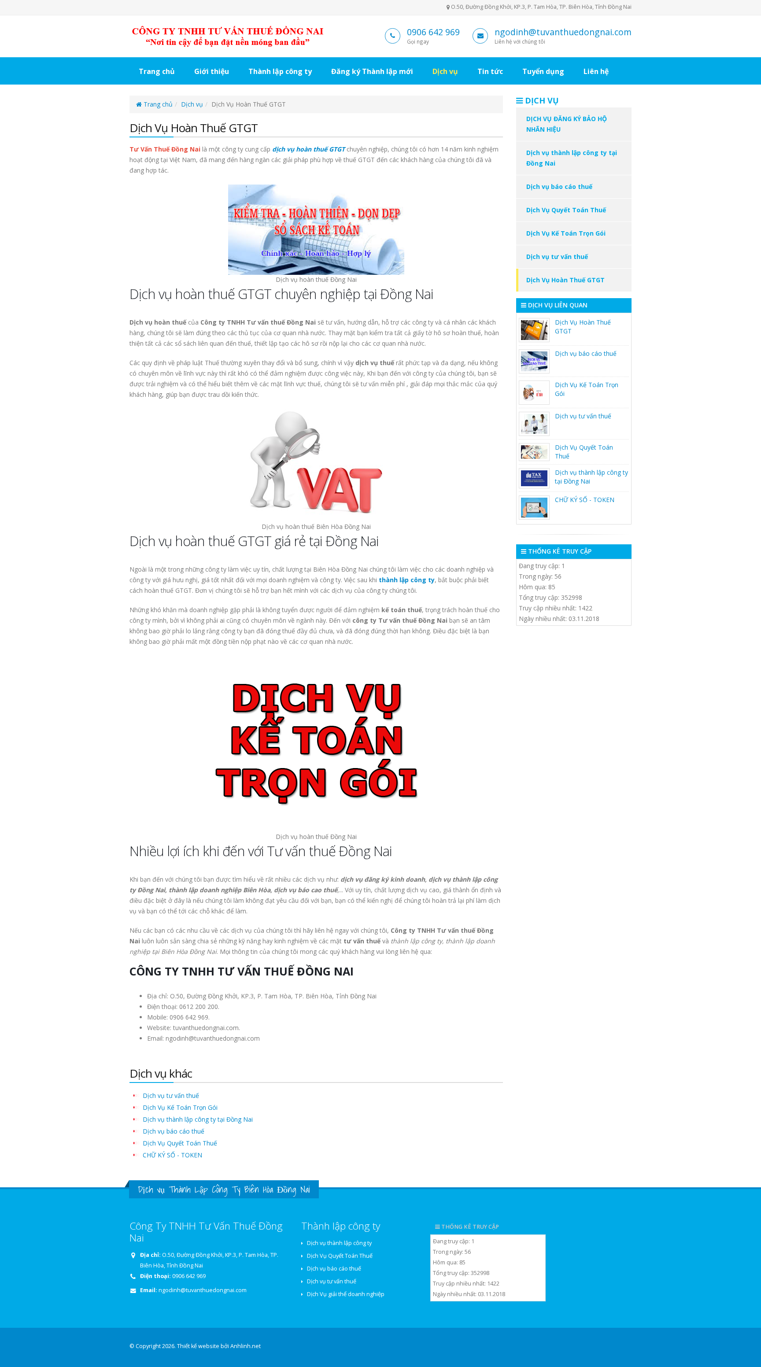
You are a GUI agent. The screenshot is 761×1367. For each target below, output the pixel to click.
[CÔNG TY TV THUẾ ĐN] (230, 35)
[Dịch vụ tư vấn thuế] (534, 424)
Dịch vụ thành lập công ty (339, 1243)
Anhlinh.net (245, 1346)
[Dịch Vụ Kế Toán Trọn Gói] (534, 393)
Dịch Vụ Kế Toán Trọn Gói (180, 1107)
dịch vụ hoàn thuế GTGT (308, 149)
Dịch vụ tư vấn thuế (171, 1095)
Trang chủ (157, 71)
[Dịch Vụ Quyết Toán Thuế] (534, 452)
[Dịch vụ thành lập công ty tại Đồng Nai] (534, 478)
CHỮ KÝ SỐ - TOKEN (172, 1155)
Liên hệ (596, 71)
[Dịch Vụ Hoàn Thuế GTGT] (534, 330)
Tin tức (490, 71)
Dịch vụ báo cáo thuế (173, 1131)
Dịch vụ (445, 71)
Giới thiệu (211, 71)
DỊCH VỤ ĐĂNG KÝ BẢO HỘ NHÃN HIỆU (566, 124)
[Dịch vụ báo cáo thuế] (534, 361)
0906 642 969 (433, 32)
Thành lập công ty (280, 71)
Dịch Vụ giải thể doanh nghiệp (345, 1294)
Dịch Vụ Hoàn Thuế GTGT (565, 280)
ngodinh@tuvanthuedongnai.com (563, 32)
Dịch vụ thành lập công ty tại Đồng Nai (198, 1119)
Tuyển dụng (543, 71)
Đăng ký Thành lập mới (372, 71)
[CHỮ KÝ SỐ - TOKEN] (534, 507)
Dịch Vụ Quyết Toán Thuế (180, 1143)
